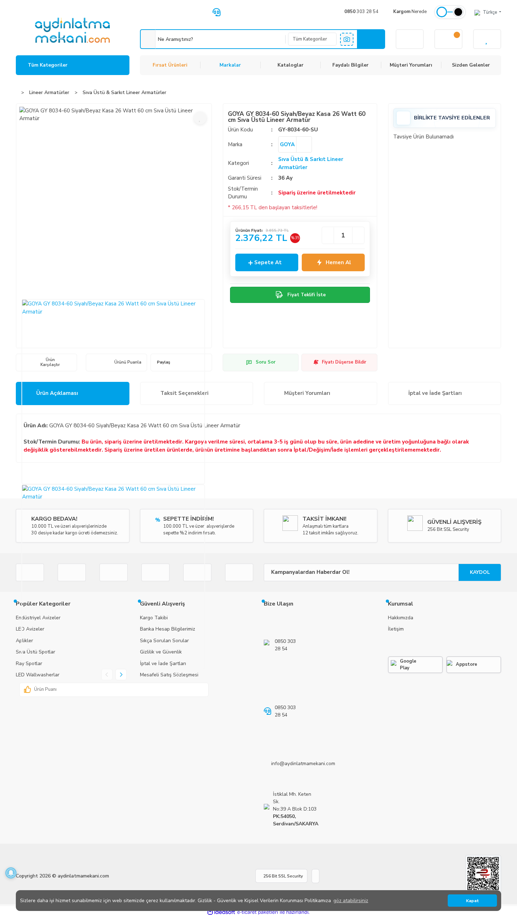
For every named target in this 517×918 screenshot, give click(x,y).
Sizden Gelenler (471, 65)
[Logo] (72, 30)
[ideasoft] (221, 912)
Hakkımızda (400, 617)
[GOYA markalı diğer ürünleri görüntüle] (304, 144)
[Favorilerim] (487, 39)
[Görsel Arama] (346, 39)
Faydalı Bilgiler (350, 65)
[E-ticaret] (257, 912)
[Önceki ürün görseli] (107, 674)
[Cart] (448, 39)
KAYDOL (480, 572)
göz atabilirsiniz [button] (350, 900)
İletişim (396, 629)
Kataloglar (290, 65)
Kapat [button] (472, 901)
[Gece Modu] (458, 12)
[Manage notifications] (11, 873)
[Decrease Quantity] (327, 235)
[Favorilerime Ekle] (200, 118)
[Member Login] (410, 39)
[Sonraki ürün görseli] (121, 674)
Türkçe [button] (490, 12)
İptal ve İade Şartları (435, 393)
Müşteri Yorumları (411, 65)
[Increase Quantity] (358, 235)
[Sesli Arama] (147, 39)
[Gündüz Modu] (441, 12)
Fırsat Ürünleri (170, 65)
